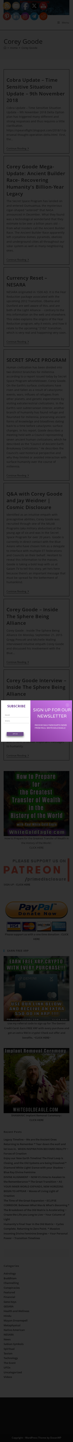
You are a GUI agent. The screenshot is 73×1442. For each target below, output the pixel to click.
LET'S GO (15, 734)
